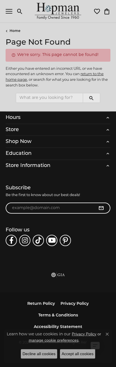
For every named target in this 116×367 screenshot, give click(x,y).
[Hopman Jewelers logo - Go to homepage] (58, 11)
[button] (19, 11)
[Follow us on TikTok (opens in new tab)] (38, 240)
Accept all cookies (77, 353)
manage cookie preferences (54, 340)
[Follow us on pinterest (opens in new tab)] (65, 240)
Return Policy (41, 304)
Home (15, 31)
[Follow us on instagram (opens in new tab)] (24, 240)
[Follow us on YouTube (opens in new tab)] (51, 240)
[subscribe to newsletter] (101, 208)
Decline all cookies (39, 353)
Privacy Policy (75, 304)
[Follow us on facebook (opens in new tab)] (11, 240)
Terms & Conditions (58, 315)
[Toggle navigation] (9, 11)
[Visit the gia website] (58, 275)
